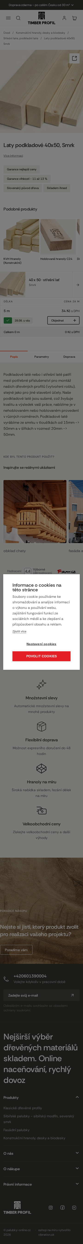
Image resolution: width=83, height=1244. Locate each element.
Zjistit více (19, 631)
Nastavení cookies (41, 644)
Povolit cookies (41, 656)
